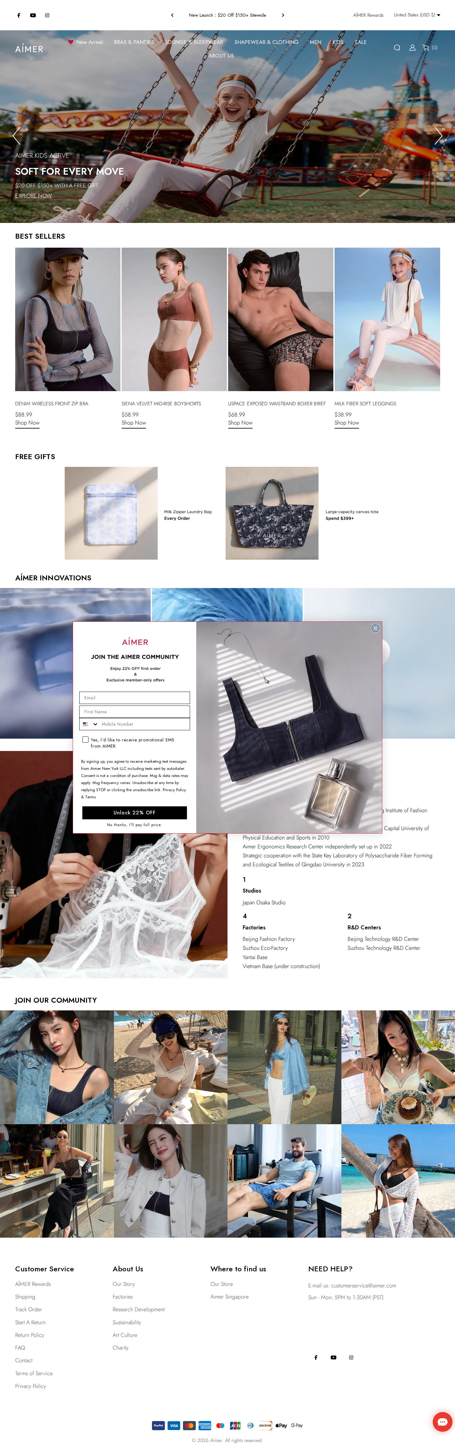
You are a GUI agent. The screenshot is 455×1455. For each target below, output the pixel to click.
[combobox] (89, 724)
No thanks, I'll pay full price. (134, 824)
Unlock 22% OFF (135, 812)
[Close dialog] (375, 628)
